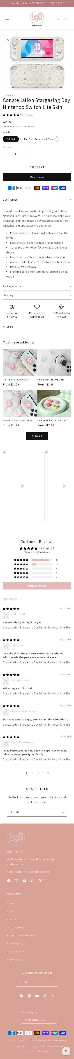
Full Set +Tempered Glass (39, 139)
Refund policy (59, 1040)
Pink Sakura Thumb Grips (16, 379)
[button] (7, 18)
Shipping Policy (16, 927)
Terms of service (38, 1046)
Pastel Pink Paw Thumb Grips (17, 420)
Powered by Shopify (41, 1040)
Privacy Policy (15, 943)
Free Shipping (9, 126)
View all (37, 435)
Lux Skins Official (23, 1040)
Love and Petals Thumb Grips (52, 420)
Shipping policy (55, 1046)
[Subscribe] (63, 812)
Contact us (13, 919)
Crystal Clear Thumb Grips (50, 379)
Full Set (10, 139)
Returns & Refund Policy (20, 935)
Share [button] (10, 326)
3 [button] (38, 773)
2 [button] (32, 773)
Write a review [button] (36, 586)
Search (11, 903)
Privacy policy (20, 1046)
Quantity (7, 147)
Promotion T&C (16, 959)
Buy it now (37, 177)
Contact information (38, 1051)
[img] (11, 609)
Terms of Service (16, 951)
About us (12, 911)
